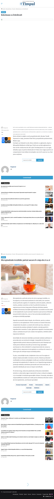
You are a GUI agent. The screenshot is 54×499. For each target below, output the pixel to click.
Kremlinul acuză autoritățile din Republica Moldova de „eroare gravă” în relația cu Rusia (19, 205)
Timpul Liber (45, 494)
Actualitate (8, 9)
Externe (34, 494)
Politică (21, 494)
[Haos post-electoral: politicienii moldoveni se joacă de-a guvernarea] (49, 200)
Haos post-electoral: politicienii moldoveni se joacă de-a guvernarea (15, 198)
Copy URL (40, 160)
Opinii (25, 494)
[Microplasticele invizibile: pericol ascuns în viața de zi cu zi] (49, 188)
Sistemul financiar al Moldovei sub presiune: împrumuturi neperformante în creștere (18, 192)
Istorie (29, 494)
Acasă (3, 9)
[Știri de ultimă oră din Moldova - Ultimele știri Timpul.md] (27, 3)
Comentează (27, 177)
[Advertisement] (27, 240)
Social (13, 9)
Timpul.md (13, 167)
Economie (39, 494)
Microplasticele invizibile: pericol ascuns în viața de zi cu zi (13, 186)
